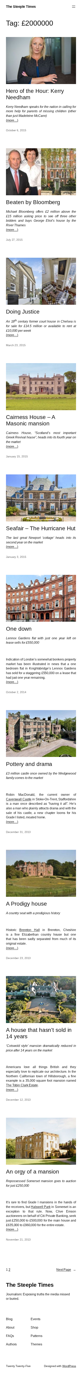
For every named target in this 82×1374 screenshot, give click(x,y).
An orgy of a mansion (32, 1172)
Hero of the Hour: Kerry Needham (35, 94)
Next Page (66, 1269)
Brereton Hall (29, 930)
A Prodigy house (26, 904)
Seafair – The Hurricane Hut (40, 528)
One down (19, 629)
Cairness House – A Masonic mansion (30, 420)
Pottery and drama (29, 764)
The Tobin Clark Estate (22, 1085)
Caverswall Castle (18, 799)
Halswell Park (40, 1207)
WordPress (69, 1366)
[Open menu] (73, 6)
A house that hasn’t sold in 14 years (39, 1033)
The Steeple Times (21, 6)
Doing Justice (23, 312)
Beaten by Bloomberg (33, 202)
